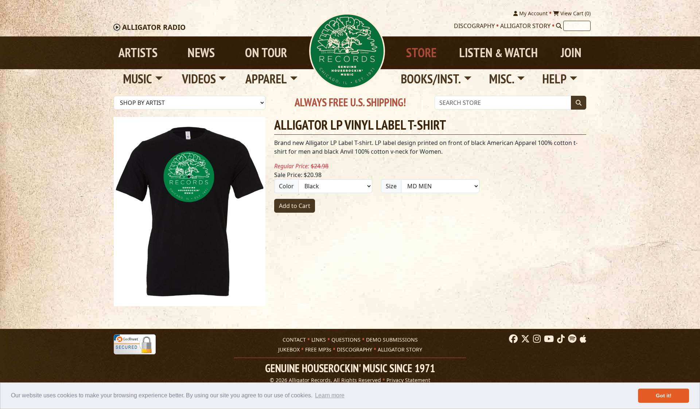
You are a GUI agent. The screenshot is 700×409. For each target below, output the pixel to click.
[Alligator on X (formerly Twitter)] (524, 339)
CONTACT (294, 339)
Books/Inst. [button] (431, 79)
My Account (533, 13)
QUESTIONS (346, 339)
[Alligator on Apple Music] (582, 339)
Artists (138, 52)
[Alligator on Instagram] (536, 339)
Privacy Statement (408, 380)
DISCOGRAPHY (354, 349)
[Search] (559, 26)
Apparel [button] (266, 79)
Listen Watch (498, 52)
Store (421, 52)
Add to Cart (294, 206)
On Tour (266, 52)
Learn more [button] (330, 395)
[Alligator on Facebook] (512, 339)
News (201, 52)
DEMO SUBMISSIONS (392, 339)
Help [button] (554, 79)
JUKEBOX (289, 349)
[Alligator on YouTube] (548, 339)
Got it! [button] (664, 395)
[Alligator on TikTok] (560, 339)
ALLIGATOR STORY (400, 349)
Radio (154, 27)
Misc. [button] (501, 79)
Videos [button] (199, 79)
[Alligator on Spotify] (571, 339)
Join (571, 52)
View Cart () (575, 13)
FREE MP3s (318, 349)
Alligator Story (525, 26)
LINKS (318, 339)
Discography (474, 26)
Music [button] (137, 79)
